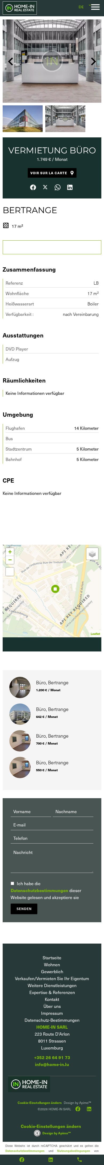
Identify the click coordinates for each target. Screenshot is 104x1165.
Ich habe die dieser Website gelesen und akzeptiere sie (46, 890)
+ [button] (10, 551)
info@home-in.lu (52, 1064)
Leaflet (95, 634)
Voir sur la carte (48, 172)
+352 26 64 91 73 (52, 1057)
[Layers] (92, 554)
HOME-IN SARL (52, 1027)
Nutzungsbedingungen (73, 1151)
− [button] (10, 559)
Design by (56, 1133)
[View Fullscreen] (10, 572)
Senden (24, 909)
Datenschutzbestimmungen (39, 890)
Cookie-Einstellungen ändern (40, 1102)
